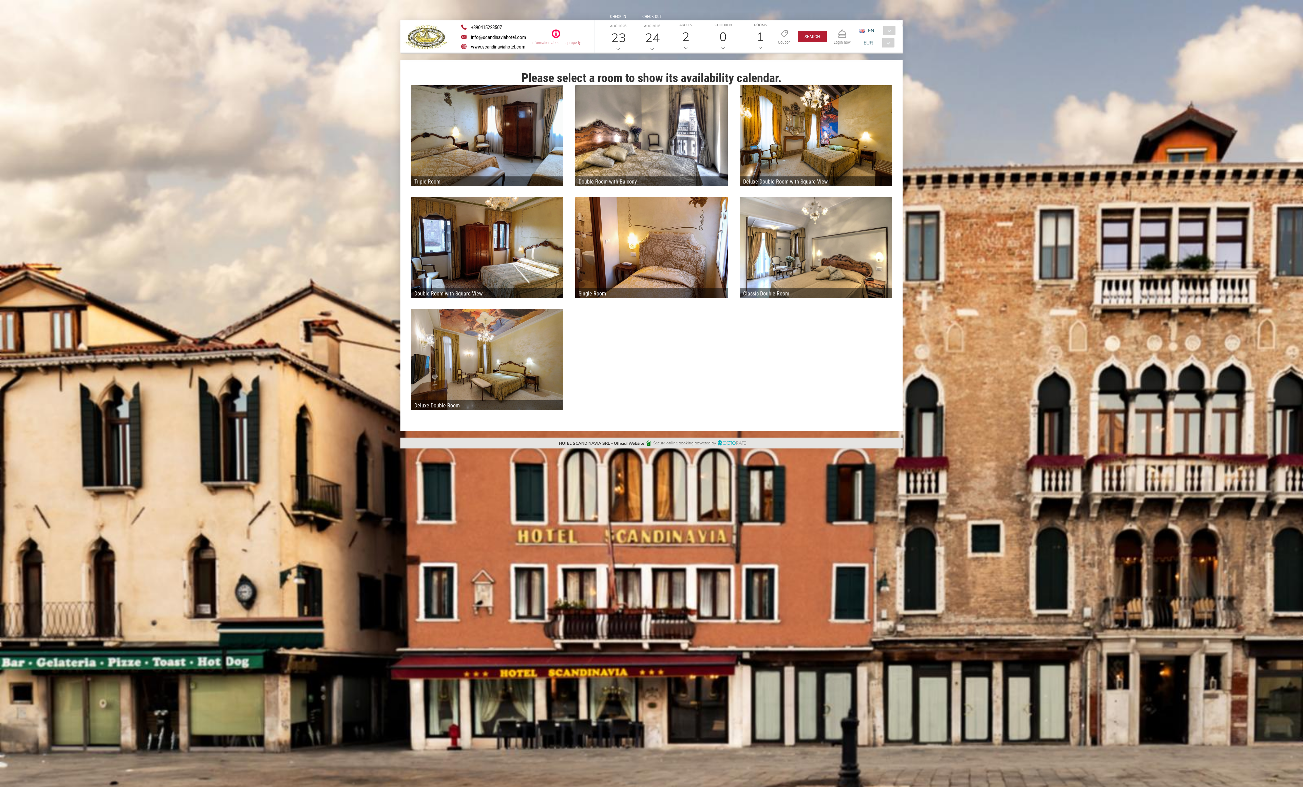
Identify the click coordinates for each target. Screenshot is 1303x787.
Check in (618, 16)
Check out (652, 16)
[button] (812, 36)
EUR (868, 42)
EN (871, 30)
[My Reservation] (842, 30)
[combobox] (880, 30)
